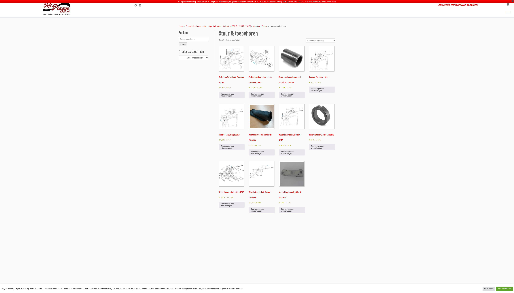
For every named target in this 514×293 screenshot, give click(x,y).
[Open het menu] (508, 12)
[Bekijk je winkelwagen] (508, 4)
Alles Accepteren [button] (504, 288)
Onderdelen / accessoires (196, 26)
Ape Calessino (215, 26)
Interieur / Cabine (260, 26)
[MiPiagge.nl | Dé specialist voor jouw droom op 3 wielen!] (59, 8)
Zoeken (183, 44)
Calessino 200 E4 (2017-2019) (237, 26)
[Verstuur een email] (141, 5)
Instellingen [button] (488, 288)
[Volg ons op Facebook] (137, 5)
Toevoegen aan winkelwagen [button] (227, 95)
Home (181, 26)
